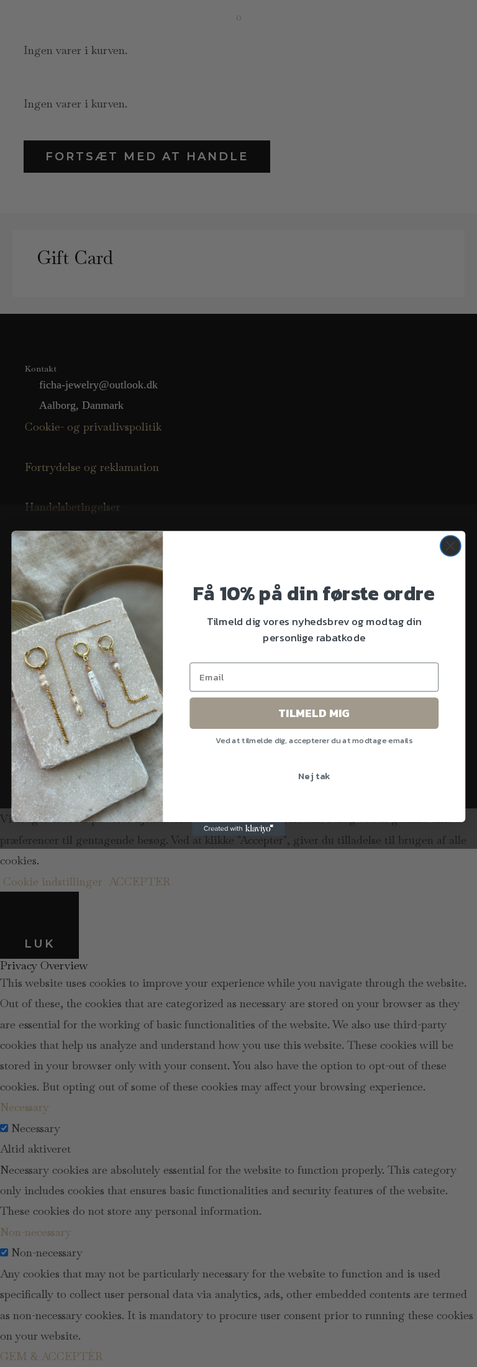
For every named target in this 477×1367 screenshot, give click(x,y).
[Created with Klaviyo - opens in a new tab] (238, 829)
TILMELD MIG (314, 712)
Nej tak (314, 775)
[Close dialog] (450, 546)
